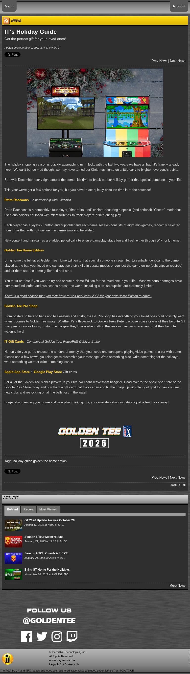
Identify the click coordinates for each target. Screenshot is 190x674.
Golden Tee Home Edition (24, 250)
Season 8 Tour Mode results (44, 537)
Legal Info (55, 664)
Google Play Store (48, 372)
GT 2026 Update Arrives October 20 (49, 520)
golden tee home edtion (50, 461)
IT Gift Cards (14, 341)
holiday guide (22, 461)
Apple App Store (17, 372)
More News (177, 585)
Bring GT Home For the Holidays (47, 569)
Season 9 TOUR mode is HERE (46, 553)
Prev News (159, 61)
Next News (178, 61)
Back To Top (178, 484)
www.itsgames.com (62, 660)
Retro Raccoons (16, 200)
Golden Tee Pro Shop (20, 306)
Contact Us (72, 664)
